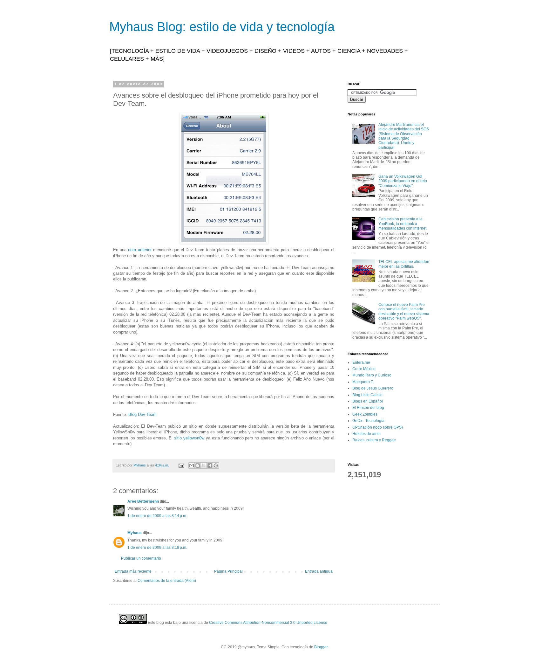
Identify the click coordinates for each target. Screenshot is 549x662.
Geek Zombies (364, 414)
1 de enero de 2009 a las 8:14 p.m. (157, 516)
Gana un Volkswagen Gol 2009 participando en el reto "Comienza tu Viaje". (402, 181)
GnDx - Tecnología (368, 420)
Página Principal (228, 571)
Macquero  (363, 382)
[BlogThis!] (197, 465)
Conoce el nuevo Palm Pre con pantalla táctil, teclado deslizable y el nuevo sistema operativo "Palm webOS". (403, 311)
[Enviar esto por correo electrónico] (191, 465)
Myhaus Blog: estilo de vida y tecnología (222, 27)
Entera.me (361, 362)
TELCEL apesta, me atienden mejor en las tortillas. (403, 263)
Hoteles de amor (366, 433)
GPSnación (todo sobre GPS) (377, 427)
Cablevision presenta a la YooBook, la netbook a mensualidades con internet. (402, 224)
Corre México (364, 369)
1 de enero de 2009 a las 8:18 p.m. (157, 547)
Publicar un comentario (141, 558)
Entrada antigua (319, 571)
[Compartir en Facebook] (210, 465)
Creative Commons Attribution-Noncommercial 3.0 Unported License (268, 622)
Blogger (321, 647)
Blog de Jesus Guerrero (372, 388)
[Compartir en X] (203, 465)
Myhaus (134, 533)
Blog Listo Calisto (367, 395)
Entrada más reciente (133, 571)
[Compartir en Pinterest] (216, 465)
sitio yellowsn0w (189, 438)
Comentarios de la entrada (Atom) (167, 580)
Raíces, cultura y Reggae (374, 440)
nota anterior (139, 249)
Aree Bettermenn (143, 501)
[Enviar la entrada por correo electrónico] (181, 465)
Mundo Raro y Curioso (371, 375)
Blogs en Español (367, 401)
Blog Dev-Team (142, 414)
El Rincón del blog (368, 407)
